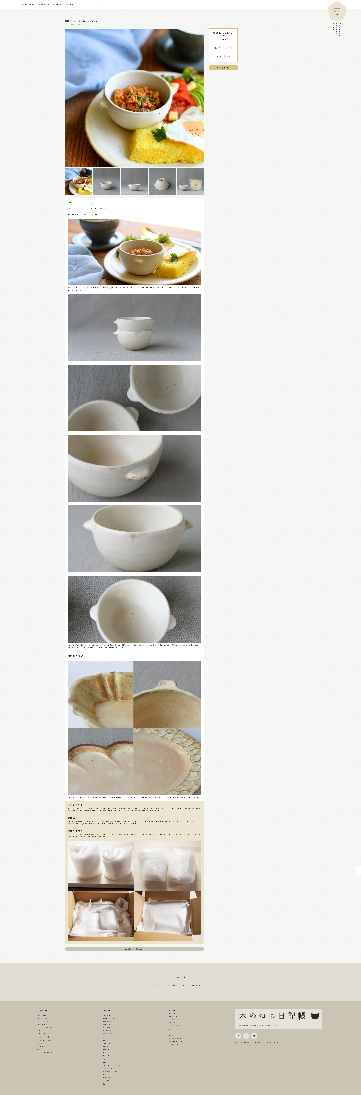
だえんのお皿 (107, 1043)
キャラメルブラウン (42, 1034)
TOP (66, 24)
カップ (105, 1062)
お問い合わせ (173, 1023)
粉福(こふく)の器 (41, 1015)
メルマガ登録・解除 (175, 1038)
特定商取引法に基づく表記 (177, 1041)
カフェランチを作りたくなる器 (112, 1065)
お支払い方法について (175, 1016)
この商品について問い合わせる (134, 949)
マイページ (172, 1035)
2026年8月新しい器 (109, 1015)
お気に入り (59, 4)
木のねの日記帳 (29, 4)
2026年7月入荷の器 (109, 1018)
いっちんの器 (40, 1046)
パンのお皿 (106, 1049)
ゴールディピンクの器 (42, 1037)
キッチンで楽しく (108, 1078)
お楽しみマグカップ (109, 1024)
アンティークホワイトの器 (44, 1053)
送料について (74, 4)
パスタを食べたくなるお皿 (111, 1071)
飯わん (105, 1074)
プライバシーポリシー (175, 1045)
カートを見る (45, 4)
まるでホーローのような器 (44, 1027)
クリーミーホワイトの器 (43, 1040)
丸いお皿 (105, 1040)
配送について (173, 1013)
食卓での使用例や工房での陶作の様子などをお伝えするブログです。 (260, 1025)
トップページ (173, 1029)
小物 (104, 1059)
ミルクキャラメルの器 (43, 1021)
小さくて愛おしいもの (109, 1081)
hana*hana (39, 1049)
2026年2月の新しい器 (109, 1021)
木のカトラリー (41, 1056)
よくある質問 (173, 1020)
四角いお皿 (106, 1046)
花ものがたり (107, 1084)
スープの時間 (107, 1027)
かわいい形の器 (107, 1068)
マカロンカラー (41, 1024)
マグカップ (106, 1056)
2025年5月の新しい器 (109, 1034)
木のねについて (173, 1026)
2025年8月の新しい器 (109, 1031)
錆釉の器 (38, 1031)
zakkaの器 (39, 1043)
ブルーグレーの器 (41, 1018)
